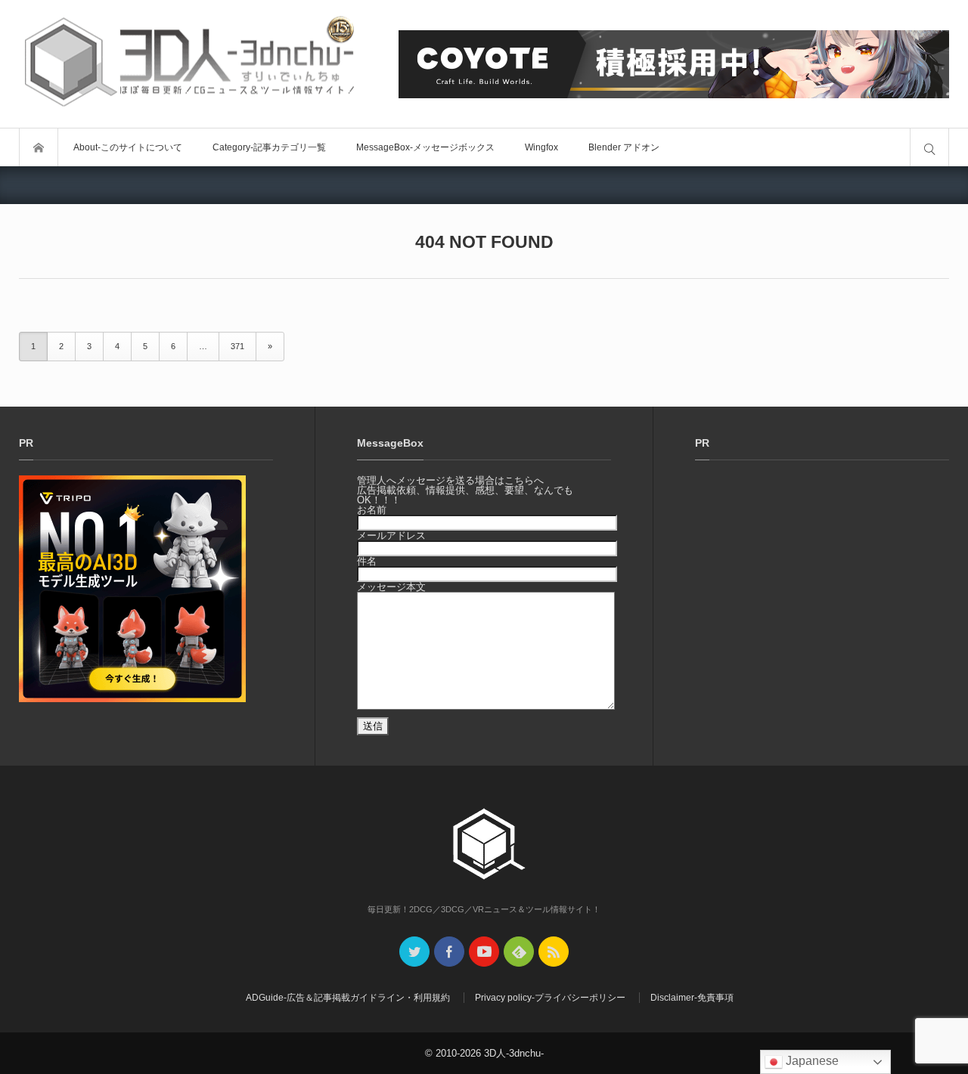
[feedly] (519, 951)
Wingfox (541, 147)
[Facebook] (449, 951)
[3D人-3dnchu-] (189, 64)
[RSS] (553, 951)
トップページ (38, 147)
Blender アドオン (623, 147)
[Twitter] (414, 951)
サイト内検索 (929, 147)
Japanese (811, 1060)
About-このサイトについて (127, 147)
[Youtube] (484, 951)
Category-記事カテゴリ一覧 (269, 147)
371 (237, 346)
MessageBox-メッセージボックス (425, 147)
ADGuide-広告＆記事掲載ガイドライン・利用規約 (348, 997)
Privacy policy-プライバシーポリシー (550, 997)
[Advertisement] (822, 601)
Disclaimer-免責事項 (692, 997)
